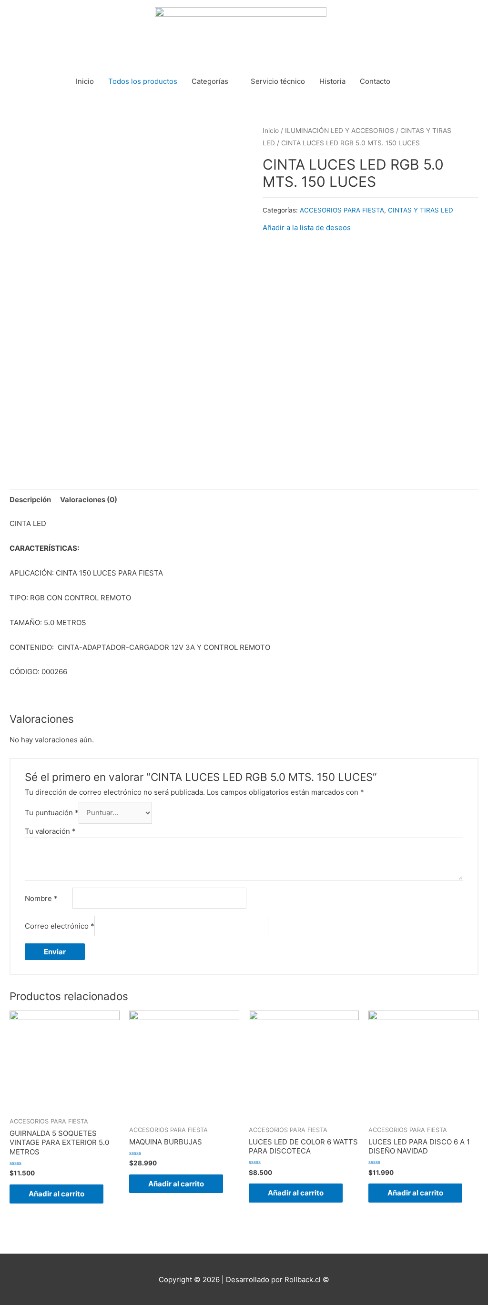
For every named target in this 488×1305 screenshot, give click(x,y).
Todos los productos (142, 81)
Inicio (85, 81)
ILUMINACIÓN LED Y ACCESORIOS (339, 130)
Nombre (41, 898)
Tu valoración (50, 831)
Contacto (375, 81)
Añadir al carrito (56, 1193)
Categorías (210, 81)
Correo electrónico (59, 926)
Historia (332, 81)
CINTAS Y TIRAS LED (420, 210)
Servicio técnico (278, 81)
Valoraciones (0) (88, 499)
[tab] (30, 500)
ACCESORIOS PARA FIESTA (342, 210)
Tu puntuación (52, 812)
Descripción (30, 499)
